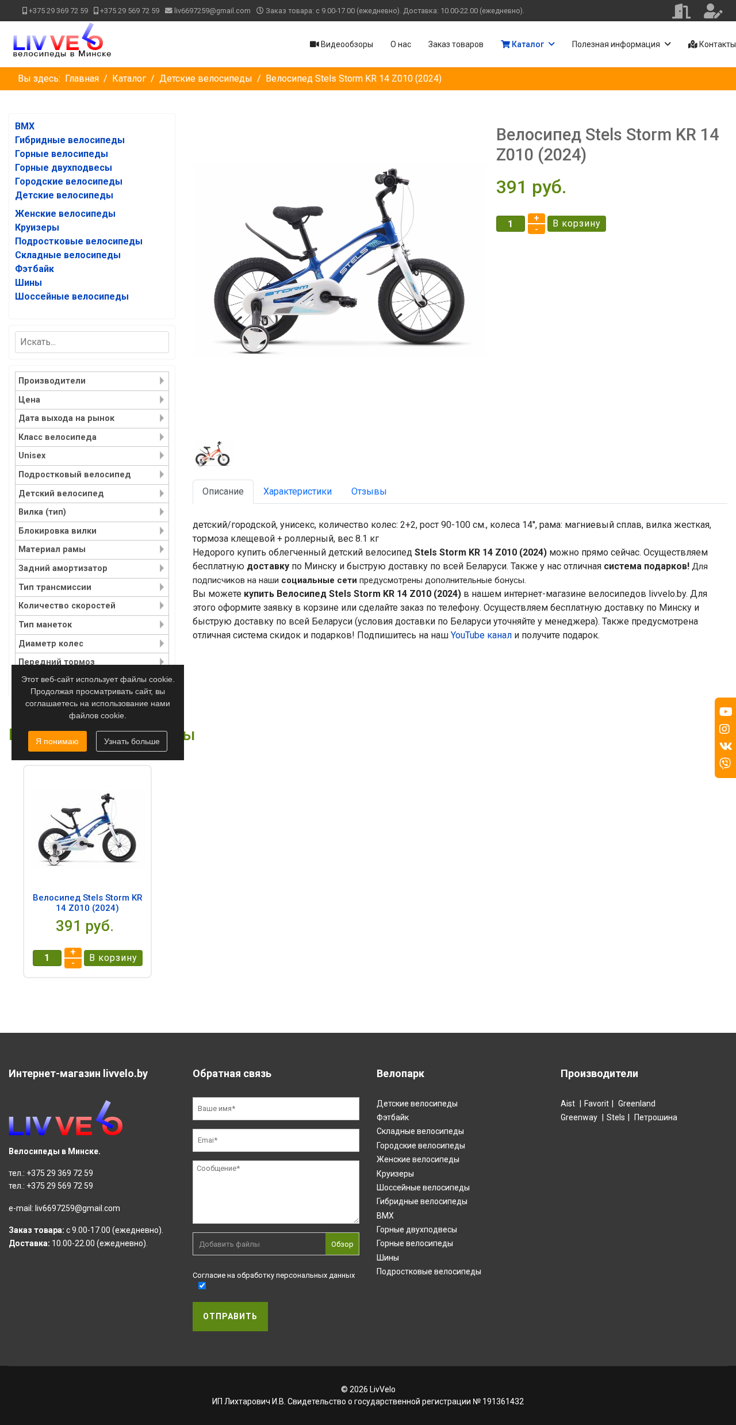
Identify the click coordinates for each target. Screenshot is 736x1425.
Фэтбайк (393, 1117)
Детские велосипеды (417, 1103)
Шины (388, 1257)
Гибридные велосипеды (422, 1201)
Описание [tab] (223, 491)
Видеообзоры (346, 44)
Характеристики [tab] (297, 491)
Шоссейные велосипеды (423, 1187)
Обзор (342, 1244)
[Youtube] (726, 712)
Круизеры (395, 1173)
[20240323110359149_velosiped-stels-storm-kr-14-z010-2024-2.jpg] (215, 454)
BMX (385, 1215)
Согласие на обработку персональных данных (274, 1275)
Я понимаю (57, 741)
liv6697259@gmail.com (212, 10)
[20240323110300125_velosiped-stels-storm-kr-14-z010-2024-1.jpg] (340, 260)
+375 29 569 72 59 (129, 10)
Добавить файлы (229, 1244)
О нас (400, 44)
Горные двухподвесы (417, 1229)
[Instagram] (724, 729)
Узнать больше (132, 741)
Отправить (230, 1316)
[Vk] (726, 746)
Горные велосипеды (415, 1243)
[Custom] (725, 764)
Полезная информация (616, 44)
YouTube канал (481, 635)
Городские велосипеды (421, 1145)
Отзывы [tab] (369, 491)
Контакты (716, 44)
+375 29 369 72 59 (58, 10)
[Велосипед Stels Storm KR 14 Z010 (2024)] (87, 829)
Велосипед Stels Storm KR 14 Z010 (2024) (88, 902)
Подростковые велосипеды (429, 1271)
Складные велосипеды (420, 1131)
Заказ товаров (456, 44)
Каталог (527, 44)
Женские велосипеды (418, 1159)
